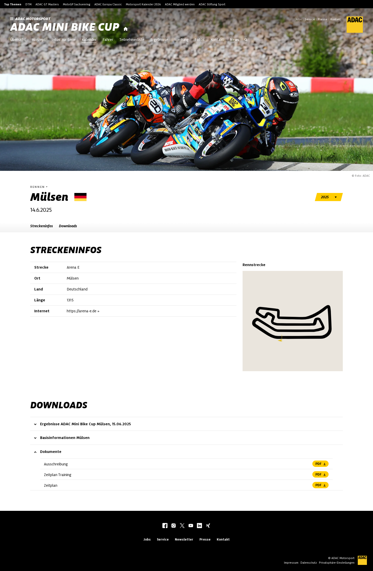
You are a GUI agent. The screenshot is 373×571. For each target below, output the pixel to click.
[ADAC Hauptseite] (352, 25)
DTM (28, 4)
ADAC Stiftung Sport (212, 4)
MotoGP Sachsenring (76, 4)
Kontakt (335, 19)
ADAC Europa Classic (108, 4)
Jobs (299, 19)
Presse (322, 19)
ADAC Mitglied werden (180, 4)
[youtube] (190, 526)
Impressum (291, 562)
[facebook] (164, 526)
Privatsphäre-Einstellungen (336, 562)
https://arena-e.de (81, 311)
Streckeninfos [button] (41, 226)
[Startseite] (126, 29)
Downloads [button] (68, 226)
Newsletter (184, 539)
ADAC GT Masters (47, 4)
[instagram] (173, 526)
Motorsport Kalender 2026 (143, 4)
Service (310, 19)
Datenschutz (308, 562)
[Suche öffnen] (245, 40)
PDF (318, 464)
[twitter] (182, 526)
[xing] (208, 526)
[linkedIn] (199, 526)
